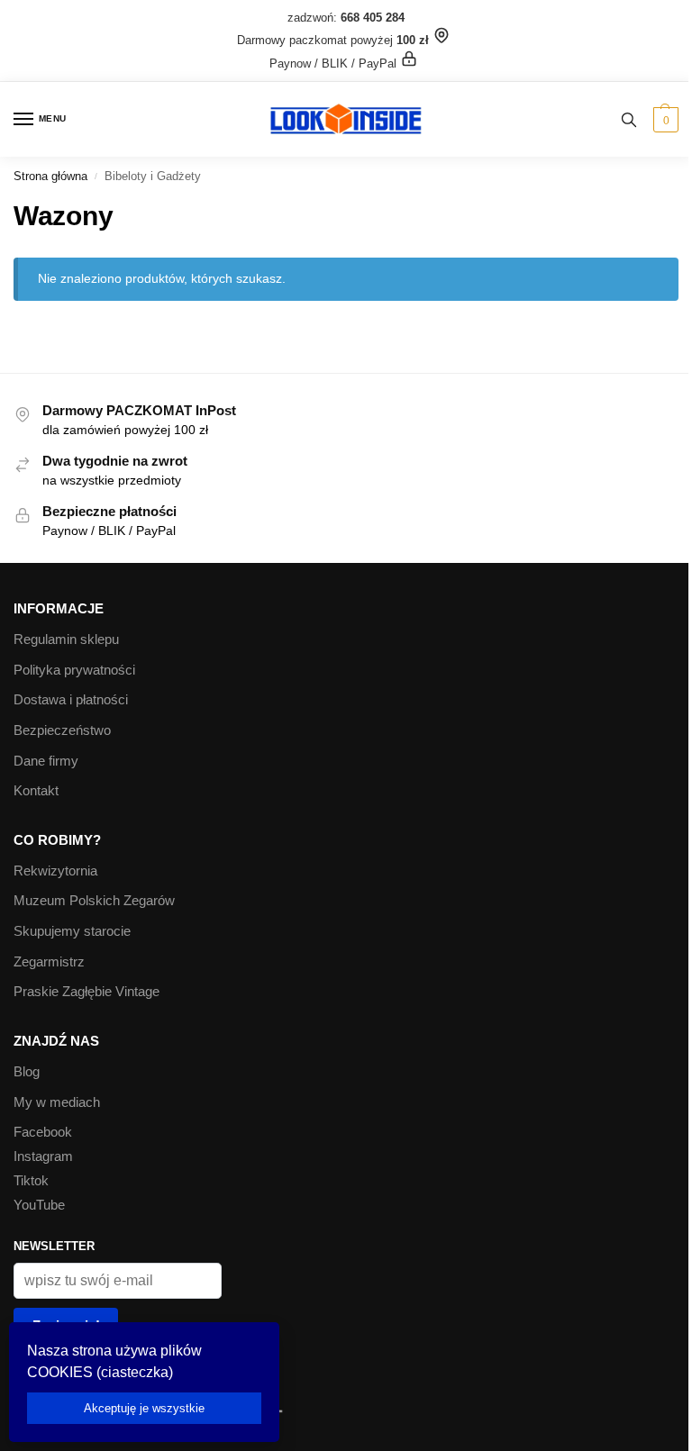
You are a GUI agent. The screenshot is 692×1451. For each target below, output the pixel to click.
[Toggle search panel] (629, 119)
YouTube (39, 1205)
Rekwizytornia (55, 871)
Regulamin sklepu (66, 639)
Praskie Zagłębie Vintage (86, 991)
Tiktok (31, 1181)
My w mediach (57, 1102)
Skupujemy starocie (72, 931)
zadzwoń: (346, 17)
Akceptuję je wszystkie (144, 1408)
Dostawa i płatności (71, 700)
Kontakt (36, 791)
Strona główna (50, 176)
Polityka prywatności (74, 670)
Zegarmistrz (49, 962)
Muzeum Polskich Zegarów (94, 900)
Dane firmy (46, 761)
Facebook (43, 1132)
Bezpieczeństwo (62, 730)
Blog (27, 1072)
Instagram (43, 1156)
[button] (663, 119)
